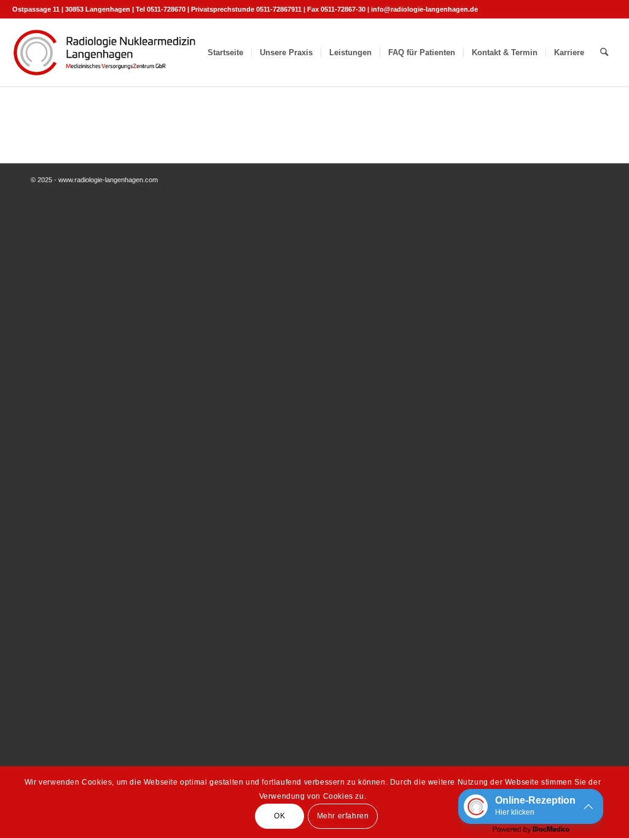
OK (279, 816)
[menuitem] (225, 52)
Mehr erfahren (343, 816)
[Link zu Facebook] (607, 9)
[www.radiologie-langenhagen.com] (104, 52)
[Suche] (604, 52)
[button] (530, 806)
